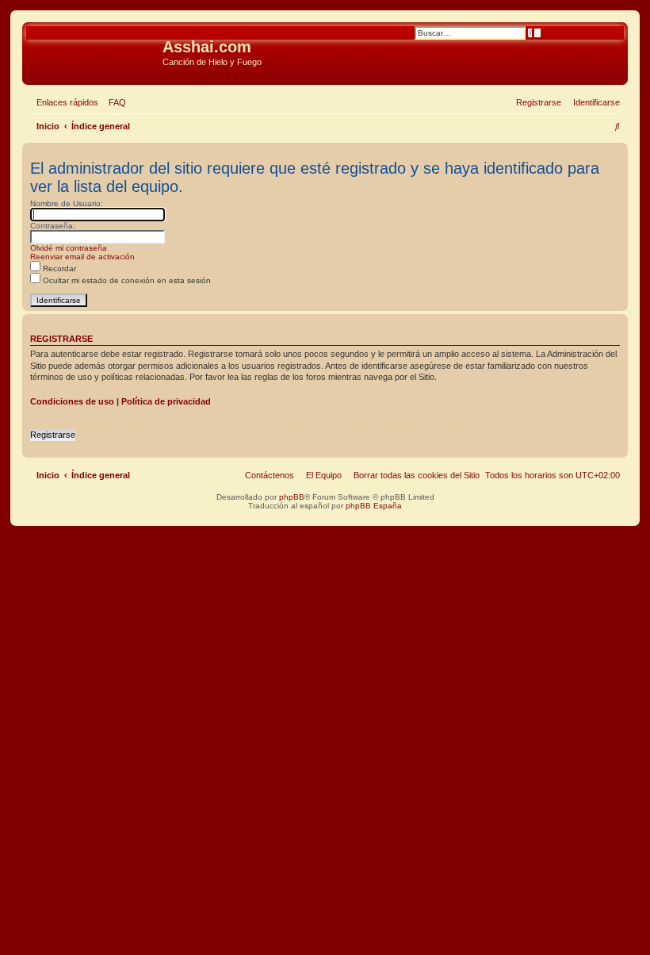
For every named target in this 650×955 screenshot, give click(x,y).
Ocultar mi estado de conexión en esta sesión (125, 280)
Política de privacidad (166, 401)
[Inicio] (94, 51)
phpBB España (374, 505)
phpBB (291, 497)
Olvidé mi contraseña (68, 248)
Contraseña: (52, 225)
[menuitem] (114, 102)
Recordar (58, 268)
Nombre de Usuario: (66, 203)
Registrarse (52, 434)
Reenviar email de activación (82, 256)
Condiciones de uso (72, 401)
